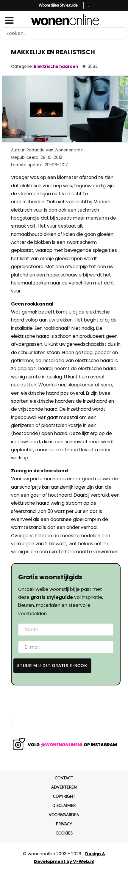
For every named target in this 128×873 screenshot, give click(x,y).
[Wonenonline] (64, 19)
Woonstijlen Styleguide (58, 5)
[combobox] (64, 33)
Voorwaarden (64, 814)
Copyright (64, 796)
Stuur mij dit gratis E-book (52, 665)
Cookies (64, 833)
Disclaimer (64, 805)
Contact (64, 778)
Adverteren (64, 787)
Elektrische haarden (56, 66)
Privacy (64, 823)
